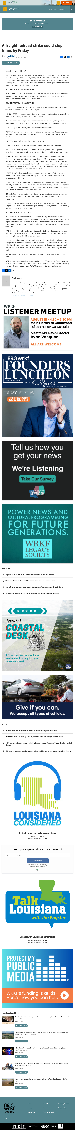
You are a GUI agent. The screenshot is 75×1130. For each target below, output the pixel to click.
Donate (67, 3)
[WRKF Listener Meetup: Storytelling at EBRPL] (37, 327)
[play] (5, 9)
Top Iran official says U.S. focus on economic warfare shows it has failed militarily (32, 593)
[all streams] (72, 9)
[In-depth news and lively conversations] (37, 793)
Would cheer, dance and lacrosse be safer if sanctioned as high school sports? (31, 730)
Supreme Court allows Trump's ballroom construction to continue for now (29, 575)
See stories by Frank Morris (22, 296)
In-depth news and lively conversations (37, 833)
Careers (45, 1108)
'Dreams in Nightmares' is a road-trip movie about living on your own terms (30, 581)
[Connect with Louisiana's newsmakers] (37, 905)
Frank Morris (12, 56)
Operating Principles (64, 1104)
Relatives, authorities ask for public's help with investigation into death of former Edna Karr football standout (38, 744)
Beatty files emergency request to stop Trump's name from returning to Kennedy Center (34, 587)
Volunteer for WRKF (48, 1112)
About (29, 1104)
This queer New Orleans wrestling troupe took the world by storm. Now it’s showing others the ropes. (38, 751)
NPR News (6, 568)
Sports (4, 724)
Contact (30, 1108)
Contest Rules (62, 1108)
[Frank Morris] (6, 281)
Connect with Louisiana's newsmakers (37, 936)
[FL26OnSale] (37, 395)
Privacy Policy (31, 1112)
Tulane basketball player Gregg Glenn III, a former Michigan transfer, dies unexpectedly (34, 737)
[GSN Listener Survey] (37, 470)
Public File (45, 1104)
